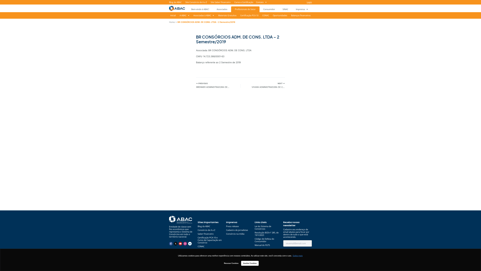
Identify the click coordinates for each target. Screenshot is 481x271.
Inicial (173, 15)
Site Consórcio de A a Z (196, 2)
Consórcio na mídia (235, 233)
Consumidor (269, 9)
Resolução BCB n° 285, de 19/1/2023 (267, 233)
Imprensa (300, 9)
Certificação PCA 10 (249, 15)
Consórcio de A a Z (206, 230)
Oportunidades (280, 15)
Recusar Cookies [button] (231, 263)
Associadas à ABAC (202, 15)
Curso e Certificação (243, 2)
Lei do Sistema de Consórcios (263, 227)
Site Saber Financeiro (221, 2)
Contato (260, 2)
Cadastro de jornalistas (237, 230)
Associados (222, 9)
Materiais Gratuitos (227, 15)
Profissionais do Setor (245, 9)
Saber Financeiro (206, 233)
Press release (232, 226)
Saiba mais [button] (298, 256)
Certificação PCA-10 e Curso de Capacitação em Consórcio (210, 240)
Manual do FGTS (262, 245)
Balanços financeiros (301, 15)
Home (172, 22)
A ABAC (183, 15)
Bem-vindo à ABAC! (200, 9)
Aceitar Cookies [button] (250, 263)
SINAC (285, 9)
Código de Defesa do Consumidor (264, 240)
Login (309, 2)
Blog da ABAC (175, 2)
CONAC (265, 15)
